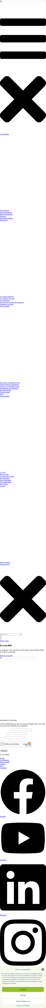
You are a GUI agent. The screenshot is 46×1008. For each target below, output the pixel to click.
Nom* (2, 737)
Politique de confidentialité (23, 1005)
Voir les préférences (23, 1001)
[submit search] (21, 634)
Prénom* (3, 733)
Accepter (23, 989)
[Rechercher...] (1, 636)
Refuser (23, 995)
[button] (43, 969)
